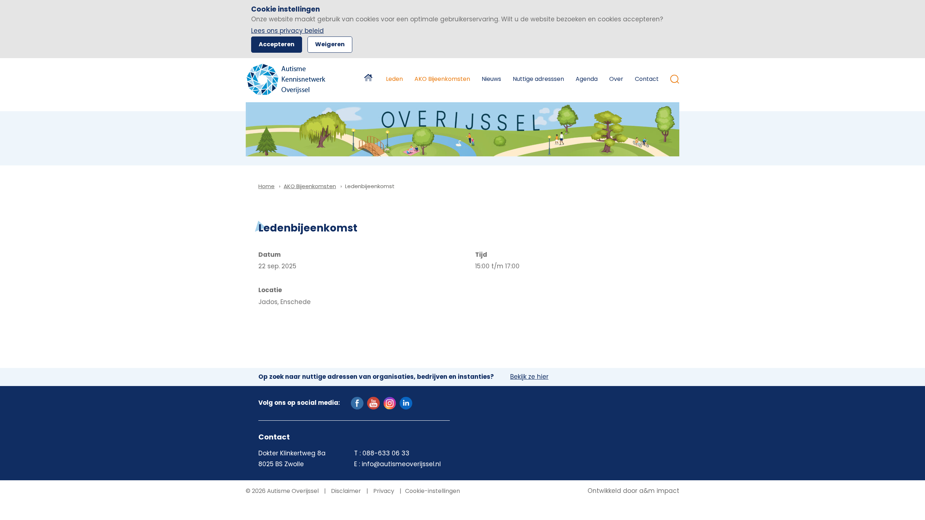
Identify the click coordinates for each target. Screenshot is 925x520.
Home (369, 79)
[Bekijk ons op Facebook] (357, 402)
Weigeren (330, 44)
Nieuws (491, 79)
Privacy (383, 491)
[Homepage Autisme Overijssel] (286, 79)
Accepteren (276, 44)
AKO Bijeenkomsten (442, 79)
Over (616, 79)
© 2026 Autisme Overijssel (282, 491)
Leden (394, 79)
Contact (647, 79)
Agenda (587, 79)
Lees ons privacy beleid (287, 30)
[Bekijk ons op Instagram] (389, 402)
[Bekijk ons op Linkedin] (406, 402)
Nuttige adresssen (538, 79)
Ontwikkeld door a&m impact (633, 491)
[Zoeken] (674, 79)
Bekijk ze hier (529, 377)
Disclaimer (345, 491)
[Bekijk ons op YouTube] (373, 402)
